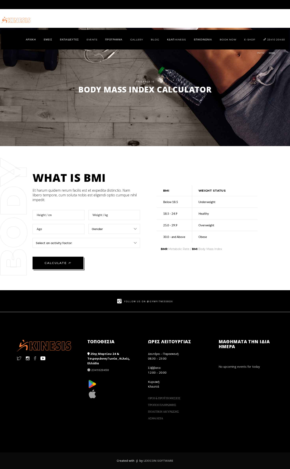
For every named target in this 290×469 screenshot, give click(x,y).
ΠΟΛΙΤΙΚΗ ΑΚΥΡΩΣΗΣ (163, 411)
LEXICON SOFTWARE (158, 460)
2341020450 (100, 370)
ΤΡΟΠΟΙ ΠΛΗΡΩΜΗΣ (162, 405)
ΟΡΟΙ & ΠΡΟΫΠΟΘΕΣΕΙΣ (164, 398)
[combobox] (114, 229)
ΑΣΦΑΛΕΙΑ (155, 418)
